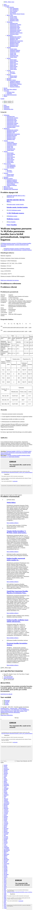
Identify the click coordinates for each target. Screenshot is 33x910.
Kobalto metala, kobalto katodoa (17, 207)
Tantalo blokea (13, 57)
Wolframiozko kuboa (15, 27)
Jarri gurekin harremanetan (10, 94)
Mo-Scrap (12, 71)
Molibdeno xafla (14, 39)
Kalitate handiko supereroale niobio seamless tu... (16, 559)
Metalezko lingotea (8, 188)
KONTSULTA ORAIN (6, 694)
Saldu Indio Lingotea (19, 711)
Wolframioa (9, 22)
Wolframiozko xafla (14, 28)
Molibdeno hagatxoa (15, 38)
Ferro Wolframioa (14, 8)
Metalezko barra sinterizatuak (11, 189)
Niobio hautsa (13, 59)
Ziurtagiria (9, 93)
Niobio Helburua (14, 61)
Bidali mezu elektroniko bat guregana (10, 280)
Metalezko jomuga (11, 80)
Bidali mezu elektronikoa (7, 715)
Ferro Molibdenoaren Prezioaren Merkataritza (14, 711)
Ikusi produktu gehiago (13, 522)
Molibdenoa (10, 35)
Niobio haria (13, 62)
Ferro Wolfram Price (6, 709)
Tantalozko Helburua (15, 50)
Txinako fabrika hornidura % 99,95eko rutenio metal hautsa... (17, 531)
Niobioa (9, 58)
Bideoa (5, 96)
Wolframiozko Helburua (16, 84)
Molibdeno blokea (14, 43)
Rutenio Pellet (13, 77)
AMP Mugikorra (22, 708)
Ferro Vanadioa (13, 11)
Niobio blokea (13, 69)
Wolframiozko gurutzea (15, 30)
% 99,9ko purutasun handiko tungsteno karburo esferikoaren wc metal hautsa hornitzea (15, 456)
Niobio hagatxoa (14, 63)
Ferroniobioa (13, 12)
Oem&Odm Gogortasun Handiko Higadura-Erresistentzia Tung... (17, 592)
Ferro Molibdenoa (14, 9)
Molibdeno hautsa (14, 44)
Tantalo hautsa (13, 49)
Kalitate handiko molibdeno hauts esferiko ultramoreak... (17, 620)
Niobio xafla (13, 65)
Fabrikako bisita (11, 92)
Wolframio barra (14, 23)
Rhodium (9, 78)
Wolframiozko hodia (15, 31)
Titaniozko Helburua (15, 86)
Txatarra (9, 70)
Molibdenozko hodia (15, 42)
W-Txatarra (12, 73)
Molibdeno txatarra (13, 219)
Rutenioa (9, 74)
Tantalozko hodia (14, 55)
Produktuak (6, 5)
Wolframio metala (14, 19)
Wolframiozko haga (14, 26)
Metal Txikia (10, 15)
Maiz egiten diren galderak (10, 89)
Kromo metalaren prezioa (7, 711)
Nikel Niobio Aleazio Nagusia (17, 13)
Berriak (5, 88)
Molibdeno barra (14, 46)
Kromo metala (13, 16)
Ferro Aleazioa (10, 7)
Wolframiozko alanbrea (15, 24)
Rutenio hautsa (13, 76)
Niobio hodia (13, 67)
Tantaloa (9, 47)
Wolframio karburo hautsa (16, 32)
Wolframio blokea (14, 34)
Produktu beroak (5, 708)
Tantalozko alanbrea (15, 51)
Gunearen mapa (13, 708)
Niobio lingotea (13, 66)
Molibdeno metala (14, 20)
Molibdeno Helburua (15, 82)
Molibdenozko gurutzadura (16, 40)
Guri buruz (6, 90)
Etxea (5, 4)
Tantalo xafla (13, 54)
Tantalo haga (13, 53)
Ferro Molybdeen (15, 709)
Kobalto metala (13, 18)
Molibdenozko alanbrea (15, 36)
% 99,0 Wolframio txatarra (15, 213)
